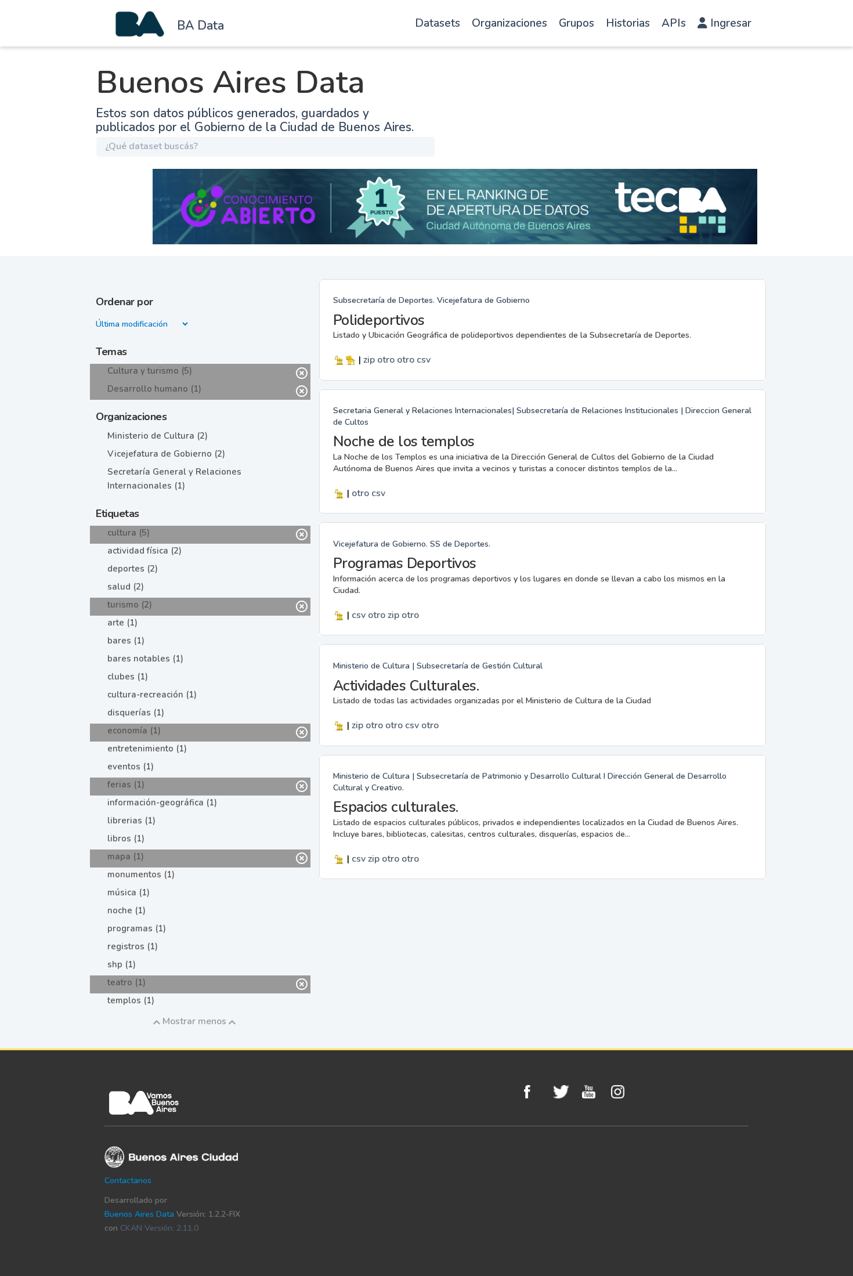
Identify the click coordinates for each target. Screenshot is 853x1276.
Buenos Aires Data (139, 1214)
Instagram (622, 1091)
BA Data (200, 25)
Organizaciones (509, 23)
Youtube (593, 1091)
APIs (674, 23)
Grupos (576, 23)
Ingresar (729, 23)
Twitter (564, 1091)
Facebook (535, 1091)
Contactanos (127, 1180)
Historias (628, 23)
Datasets (437, 23)
